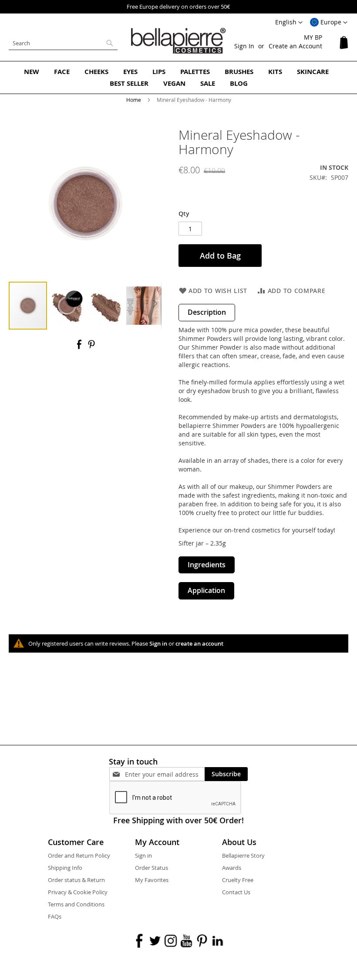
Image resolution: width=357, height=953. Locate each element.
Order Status (151, 868)
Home (133, 99)
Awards (231, 868)
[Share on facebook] (80, 347)
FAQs (54, 916)
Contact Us (236, 892)
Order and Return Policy (79, 855)
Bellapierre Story (243, 855)
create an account (199, 643)
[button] (328, 22)
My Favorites (151, 880)
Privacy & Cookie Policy (78, 892)
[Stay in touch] (164, 774)
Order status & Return (76, 880)
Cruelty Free (237, 880)
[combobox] (63, 43)
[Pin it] (91, 347)
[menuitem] (31, 71)
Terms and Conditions (76, 904)
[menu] (178, 77)
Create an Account (295, 46)
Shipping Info (65, 868)
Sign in (158, 643)
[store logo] (178, 40)
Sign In (244, 46)
